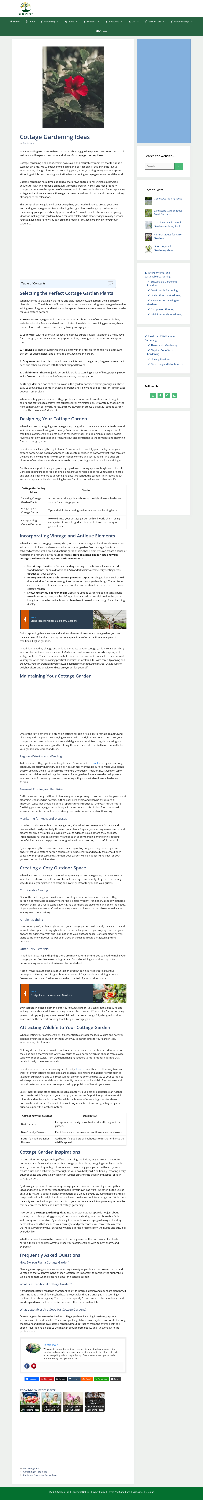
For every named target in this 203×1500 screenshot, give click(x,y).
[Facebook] (27, 1366)
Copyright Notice (80, 1491)
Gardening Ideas (31, 1468)
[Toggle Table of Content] (109, 283)
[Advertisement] (131, 8)
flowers (79, 1069)
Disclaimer (138, 1491)
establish (96, 763)
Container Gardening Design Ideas (40, 1475)
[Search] (178, 166)
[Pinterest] (33, 1366)
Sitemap (150, 1491)
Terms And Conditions (119, 1491)
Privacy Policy (98, 1491)
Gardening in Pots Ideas (35, 1471)
